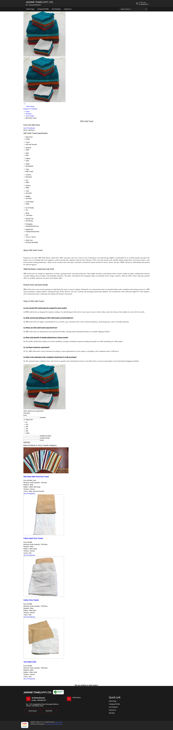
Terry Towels (30, 116)
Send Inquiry (30, 106)
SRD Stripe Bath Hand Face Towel (36, 477)
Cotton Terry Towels (31, 600)
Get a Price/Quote (29, 128)
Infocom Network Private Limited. (53, 724)
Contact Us (67, 9)
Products (29, 114)
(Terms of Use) (59, 722)
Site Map (112, 713)
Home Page (30, 9)
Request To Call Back (30, 109)
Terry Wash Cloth (29, 662)
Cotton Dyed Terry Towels (33, 538)
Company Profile (43, 9)
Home (27, 111)
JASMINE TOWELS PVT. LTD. (39, 3)
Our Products (56, 9)
